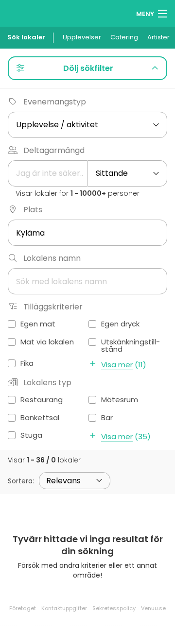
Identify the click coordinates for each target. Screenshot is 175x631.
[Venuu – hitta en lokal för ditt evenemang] (25, 12)
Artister (158, 37)
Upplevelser (82, 37)
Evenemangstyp (54, 101)
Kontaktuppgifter (64, 608)
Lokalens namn (52, 258)
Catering (124, 37)
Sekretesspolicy (114, 608)
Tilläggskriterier (53, 306)
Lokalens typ (47, 382)
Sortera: (21, 481)
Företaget (22, 608)
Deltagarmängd (54, 150)
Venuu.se (153, 608)
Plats (32, 209)
